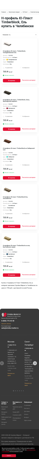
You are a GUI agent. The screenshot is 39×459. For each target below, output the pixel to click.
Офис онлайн (27, 420)
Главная (3, 12)
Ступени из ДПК (17, 415)
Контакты (27, 408)
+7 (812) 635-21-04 (29, 349)
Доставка (27, 411)
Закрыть (35, 457)
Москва (11, 342)
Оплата (26, 414)
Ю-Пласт (25, 12)
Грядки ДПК (16, 412)
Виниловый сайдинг (14, 12)
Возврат (26, 417)
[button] (35, 363)
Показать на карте (11, 374)
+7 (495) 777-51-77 (12, 346)
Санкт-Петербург (29, 343)
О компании (27, 405)
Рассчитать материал (28, 80)
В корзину (11, 80)
